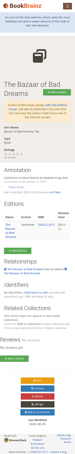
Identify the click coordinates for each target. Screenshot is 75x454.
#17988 (55, 192)
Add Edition (19, 250)
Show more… (17, 187)
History (39, 388)
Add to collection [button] (38, 412)
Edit (39, 380)
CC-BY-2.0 (37, 448)
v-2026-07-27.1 (38, 452)
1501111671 (46, 224)
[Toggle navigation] (67, 6)
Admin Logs (64, 435)
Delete (38, 396)
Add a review (58, 92)
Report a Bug (59, 452)
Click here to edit (36, 292)
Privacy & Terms (65, 440)
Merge (38, 404)
